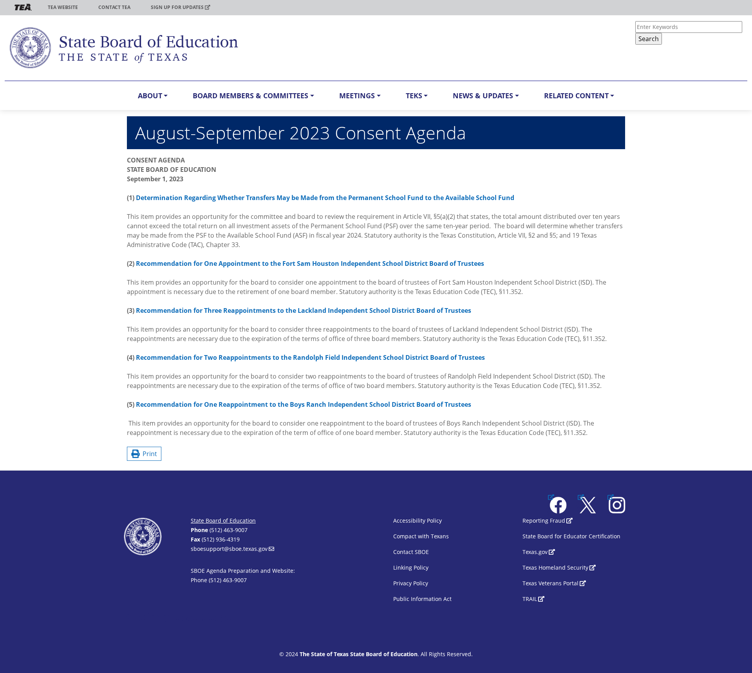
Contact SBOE (411, 552)
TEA (23, 7)
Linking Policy (410, 567)
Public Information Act (422, 599)
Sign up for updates (177, 7)
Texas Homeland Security (555, 567)
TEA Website (63, 7)
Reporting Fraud (543, 520)
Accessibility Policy (417, 520)
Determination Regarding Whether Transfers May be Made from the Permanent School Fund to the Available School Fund (325, 197)
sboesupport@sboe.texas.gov (229, 548)
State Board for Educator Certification (571, 536)
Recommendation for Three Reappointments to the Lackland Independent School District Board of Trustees (303, 310)
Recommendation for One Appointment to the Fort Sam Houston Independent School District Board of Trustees (310, 263)
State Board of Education (223, 520)
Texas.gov (535, 552)
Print (148, 453)
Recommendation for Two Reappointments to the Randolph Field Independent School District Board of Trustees (310, 357)
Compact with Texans (421, 536)
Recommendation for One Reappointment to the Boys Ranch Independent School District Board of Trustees (303, 404)
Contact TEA (114, 7)
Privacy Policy (410, 583)
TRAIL (529, 599)
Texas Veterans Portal (550, 583)
